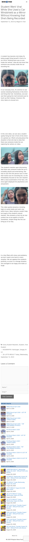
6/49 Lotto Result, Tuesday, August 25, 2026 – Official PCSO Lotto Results (16, 514)
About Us (14, 535)
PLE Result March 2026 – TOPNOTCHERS (13, 441)
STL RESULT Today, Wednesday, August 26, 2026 (15, 483)
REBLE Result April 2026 (13, 406)
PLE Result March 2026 (13, 429)
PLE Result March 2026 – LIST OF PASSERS (15, 436)
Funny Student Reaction (10, 344)
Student (21, 344)
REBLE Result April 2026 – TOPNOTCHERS (13, 418)
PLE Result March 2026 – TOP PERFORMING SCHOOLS (14, 447)
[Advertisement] (14, 40)
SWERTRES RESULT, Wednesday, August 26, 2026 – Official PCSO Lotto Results (17, 471)
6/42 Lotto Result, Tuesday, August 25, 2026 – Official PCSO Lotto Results (16, 521)
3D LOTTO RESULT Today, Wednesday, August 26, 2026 (14, 494)
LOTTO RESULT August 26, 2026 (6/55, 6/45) (15, 488)
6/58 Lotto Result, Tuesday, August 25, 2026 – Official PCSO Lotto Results (16, 506)
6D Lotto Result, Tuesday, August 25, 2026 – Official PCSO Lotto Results (16, 527)
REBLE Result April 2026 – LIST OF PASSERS (16, 413)
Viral (24, 21)
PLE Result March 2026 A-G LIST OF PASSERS (16, 453)
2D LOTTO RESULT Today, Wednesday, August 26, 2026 (14, 500)
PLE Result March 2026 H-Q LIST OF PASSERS (16, 459)
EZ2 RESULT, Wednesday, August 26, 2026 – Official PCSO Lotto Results (16, 477)
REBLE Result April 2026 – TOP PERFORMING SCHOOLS (15, 424)
